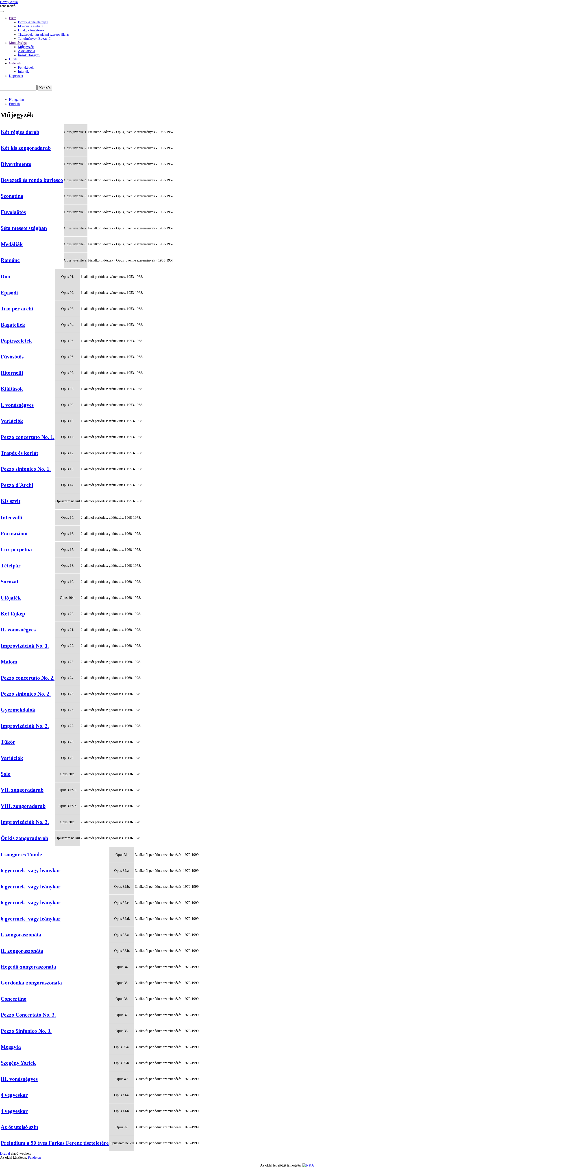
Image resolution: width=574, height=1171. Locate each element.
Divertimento (16, 164)
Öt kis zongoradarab (24, 838)
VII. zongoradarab (22, 790)
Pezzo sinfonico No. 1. (26, 469)
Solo (6, 774)
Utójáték (11, 598)
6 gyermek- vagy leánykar (31, 870)
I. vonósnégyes (17, 405)
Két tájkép (13, 614)
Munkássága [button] (18, 43)
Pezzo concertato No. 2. (27, 678)
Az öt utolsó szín (19, 1127)
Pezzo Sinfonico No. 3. (26, 1031)
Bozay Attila (9, 2)
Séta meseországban (24, 228)
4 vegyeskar (14, 1095)
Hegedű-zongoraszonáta (28, 967)
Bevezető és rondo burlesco (32, 180)
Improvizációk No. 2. (25, 726)
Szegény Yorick (18, 1063)
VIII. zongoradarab (23, 806)
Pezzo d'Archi (17, 485)
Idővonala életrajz (30, 26)
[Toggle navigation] (2, 11)
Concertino (13, 999)
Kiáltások (12, 389)
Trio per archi (17, 309)
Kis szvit (10, 501)
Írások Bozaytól (29, 55)
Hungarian (16, 99)
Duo (5, 276)
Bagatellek (13, 325)
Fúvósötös (12, 357)
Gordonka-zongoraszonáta (31, 983)
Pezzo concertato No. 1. (27, 437)
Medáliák (12, 244)
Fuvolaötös (13, 212)
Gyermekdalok (18, 710)
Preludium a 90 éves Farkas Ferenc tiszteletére (55, 1143)
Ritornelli (12, 373)
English (14, 104)
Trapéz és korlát (19, 453)
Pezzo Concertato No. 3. (28, 1015)
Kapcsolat (16, 76)
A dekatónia (26, 51)
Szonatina (12, 196)
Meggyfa (11, 1047)
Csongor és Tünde (21, 854)
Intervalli (11, 518)
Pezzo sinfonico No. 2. (26, 694)
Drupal (5, 1153)
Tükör (8, 742)
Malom (9, 662)
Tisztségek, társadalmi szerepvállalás (43, 34)
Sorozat (9, 581)
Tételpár (11, 566)
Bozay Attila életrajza (33, 22)
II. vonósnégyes (18, 630)
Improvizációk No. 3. (25, 822)
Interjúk (23, 71)
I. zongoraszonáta (21, 935)
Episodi (9, 293)
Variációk (12, 421)
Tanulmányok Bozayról (34, 38)
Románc (10, 260)
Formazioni (14, 533)
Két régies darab (20, 132)
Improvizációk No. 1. (25, 646)
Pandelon (34, 1157)
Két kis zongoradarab (26, 148)
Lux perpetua (16, 549)
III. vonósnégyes (19, 1079)
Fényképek (26, 67)
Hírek (13, 59)
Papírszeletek (16, 341)
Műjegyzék (26, 47)
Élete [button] (12, 18)
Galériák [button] (15, 63)
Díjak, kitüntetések (31, 30)
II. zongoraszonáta (22, 951)
